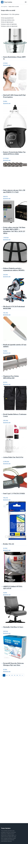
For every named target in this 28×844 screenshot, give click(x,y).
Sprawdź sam (6, 65)
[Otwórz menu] (25, 2)
